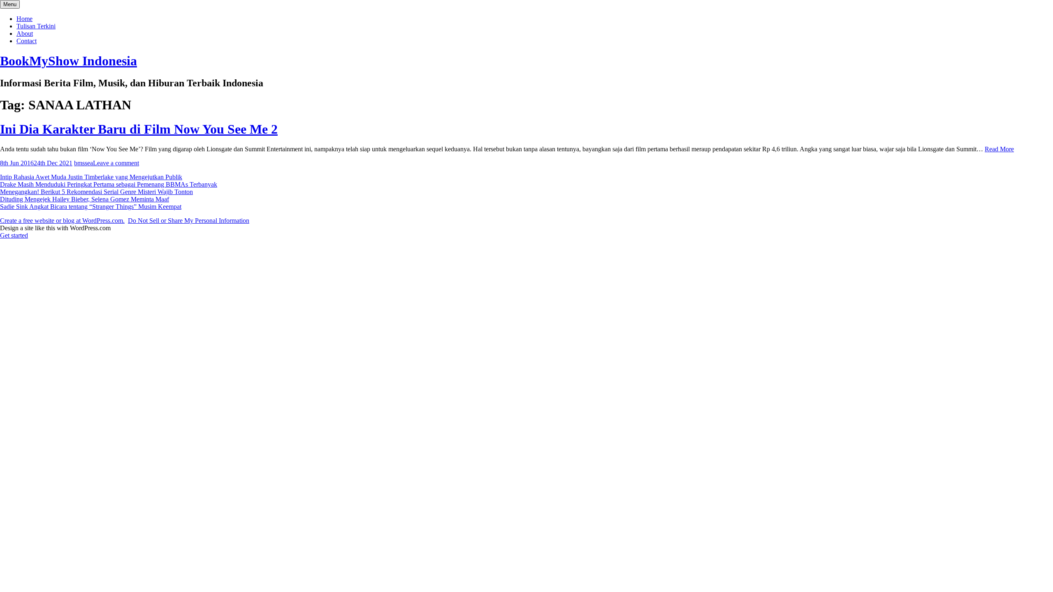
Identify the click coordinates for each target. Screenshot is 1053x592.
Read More (999, 149)
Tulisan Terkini (36, 26)
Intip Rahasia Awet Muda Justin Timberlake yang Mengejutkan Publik (91, 176)
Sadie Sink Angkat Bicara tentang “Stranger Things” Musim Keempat (90, 206)
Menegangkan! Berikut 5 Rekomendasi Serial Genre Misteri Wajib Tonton (96, 191)
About (24, 33)
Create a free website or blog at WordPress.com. (62, 220)
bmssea (83, 163)
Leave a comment (116, 163)
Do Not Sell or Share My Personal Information (188, 220)
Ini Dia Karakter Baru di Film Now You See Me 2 (139, 129)
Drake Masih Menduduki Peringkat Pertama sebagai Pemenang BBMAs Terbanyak (108, 184)
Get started (14, 235)
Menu (9, 4)
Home (24, 18)
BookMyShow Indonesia (68, 60)
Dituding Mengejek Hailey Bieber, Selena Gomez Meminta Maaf (84, 199)
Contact (26, 40)
